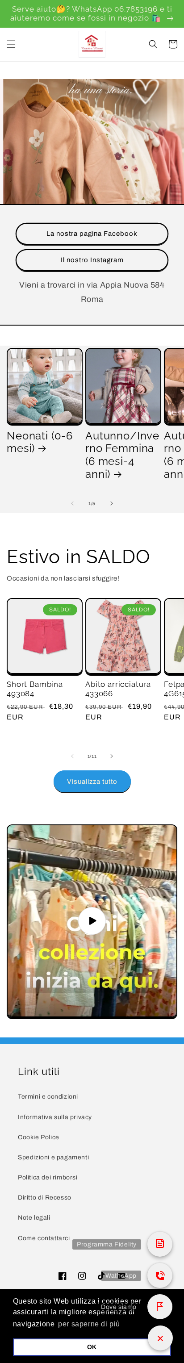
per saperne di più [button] (89, 1324)
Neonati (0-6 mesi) (40, 442)
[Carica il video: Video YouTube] (92, 920)
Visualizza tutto (92, 781)
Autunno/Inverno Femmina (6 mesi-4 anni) (122, 455)
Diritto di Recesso (44, 1197)
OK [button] (92, 1346)
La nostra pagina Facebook (92, 233)
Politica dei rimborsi (48, 1177)
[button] (11, 44)
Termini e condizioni (48, 1096)
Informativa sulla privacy (55, 1117)
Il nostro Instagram (92, 259)
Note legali (34, 1217)
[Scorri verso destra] (111, 503)
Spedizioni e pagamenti (53, 1157)
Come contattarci (44, 1238)
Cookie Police (38, 1137)
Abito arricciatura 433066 (118, 689)
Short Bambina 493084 (35, 689)
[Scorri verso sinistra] (72, 503)
